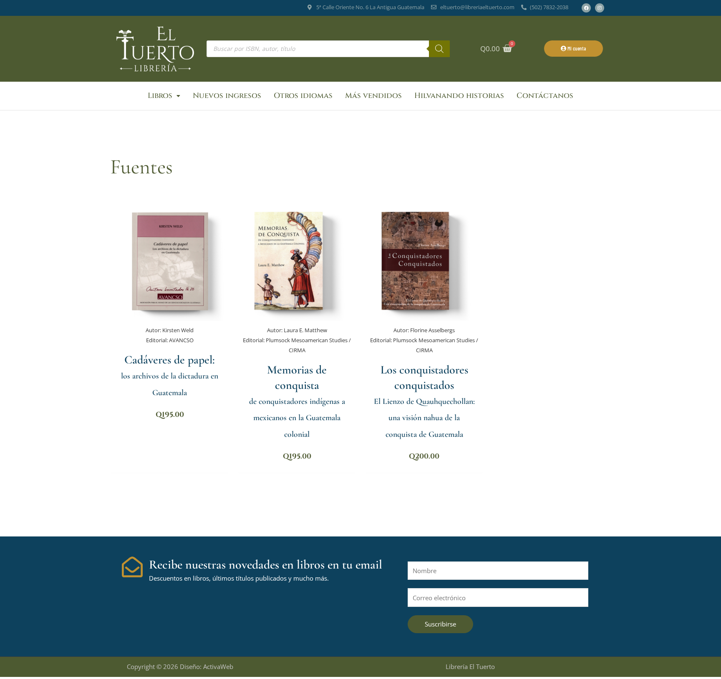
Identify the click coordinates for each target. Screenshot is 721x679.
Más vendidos (373, 95)
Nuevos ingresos (227, 95)
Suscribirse (440, 624)
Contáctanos (545, 95)
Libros (160, 95)
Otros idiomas (303, 95)
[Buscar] (439, 48)
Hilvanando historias (459, 95)
